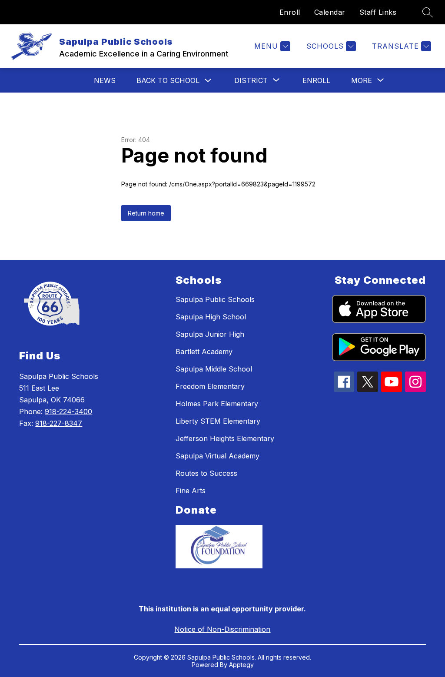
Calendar (329, 12)
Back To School (167, 80)
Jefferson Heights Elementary (225, 438)
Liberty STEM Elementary (218, 421)
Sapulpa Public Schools (215, 299)
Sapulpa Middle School (214, 369)
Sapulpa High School (211, 316)
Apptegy (241, 664)
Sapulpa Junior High (210, 334)
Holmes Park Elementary (217, 403)
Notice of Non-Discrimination (222, 629)
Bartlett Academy (204, 351)
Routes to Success (206, 473)
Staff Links (378, 12)
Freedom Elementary (210, 386)
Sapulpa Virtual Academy (217, 455)
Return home (146, 213)
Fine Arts (191, 490)
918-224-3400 (68, 411)
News (105, 80)
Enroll (289, 12)
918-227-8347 (58, 423)
